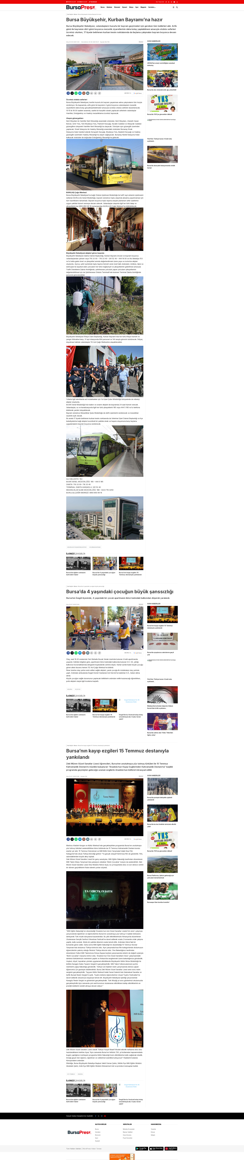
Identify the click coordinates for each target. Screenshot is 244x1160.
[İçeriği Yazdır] (87, 93)
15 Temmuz (71, 1074)
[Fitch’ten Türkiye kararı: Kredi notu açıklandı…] (162, 127)
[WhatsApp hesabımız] (177, 2)
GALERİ (72, 2)
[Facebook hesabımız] (166, 2)
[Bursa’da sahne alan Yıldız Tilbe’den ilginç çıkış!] (162, 721)
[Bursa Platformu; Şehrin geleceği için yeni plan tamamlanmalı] (162, 864)
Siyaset (124, 7)
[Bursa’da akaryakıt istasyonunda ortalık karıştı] (162, 154)
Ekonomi (117, 7)
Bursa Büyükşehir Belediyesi (77, 547)
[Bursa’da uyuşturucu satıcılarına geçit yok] (162, 641)
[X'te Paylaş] (72, 93)
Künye (153, 1132)
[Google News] (137, 93)
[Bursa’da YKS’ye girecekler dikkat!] (162, 103)
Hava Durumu (127, 1135)
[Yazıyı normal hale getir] (99, 93)
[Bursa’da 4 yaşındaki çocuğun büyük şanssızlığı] (105, 563)
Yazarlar (153, 1129)
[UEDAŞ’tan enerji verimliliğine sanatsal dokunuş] (162, 51)
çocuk (78, 689)
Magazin (143, 7)
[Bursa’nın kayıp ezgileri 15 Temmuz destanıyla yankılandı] (131, 563)
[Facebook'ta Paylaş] (68, 93)
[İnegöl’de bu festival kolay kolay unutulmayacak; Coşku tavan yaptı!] (131, 705)
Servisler (151, 7)
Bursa (102, 7)
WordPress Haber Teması (92, 1149)
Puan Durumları (127, 1138)
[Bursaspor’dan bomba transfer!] (162, 891)
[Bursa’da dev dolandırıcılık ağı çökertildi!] (162, 78)
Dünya (131, 7)
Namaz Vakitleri (128, 1132)
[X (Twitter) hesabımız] (168, 2)
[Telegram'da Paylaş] (80, 93)
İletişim (153, 1135)
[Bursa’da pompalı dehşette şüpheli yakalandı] (162, 786)
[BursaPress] (81, 9)
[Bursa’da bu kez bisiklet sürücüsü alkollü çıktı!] (162, 813)
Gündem (109, 7)
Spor (136, 7)
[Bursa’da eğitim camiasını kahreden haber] (78, 563)
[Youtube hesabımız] (174, 2)
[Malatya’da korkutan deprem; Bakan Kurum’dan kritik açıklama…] (162, 694)
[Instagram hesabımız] (171, 2)
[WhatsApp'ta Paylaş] (76, 93)
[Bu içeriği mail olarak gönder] (83, 93)
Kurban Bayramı (95, 547)
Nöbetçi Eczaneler (129, 1129)
